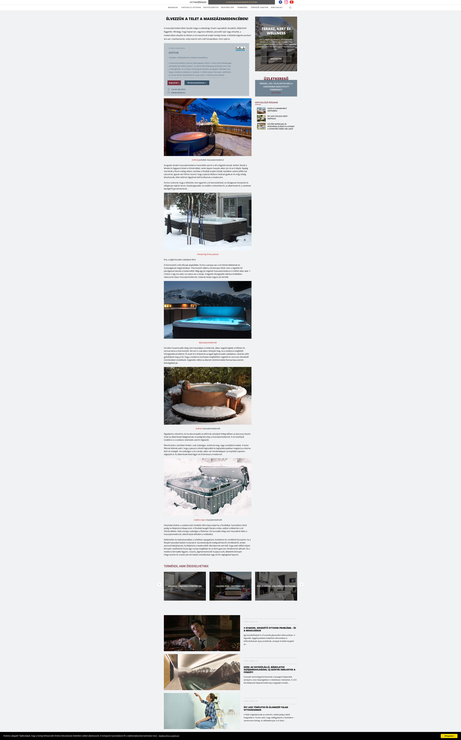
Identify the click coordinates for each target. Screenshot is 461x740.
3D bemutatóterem (196, 83)
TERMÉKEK (242, 7)
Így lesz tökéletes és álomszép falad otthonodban (266, 708)
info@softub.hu (178, 93)
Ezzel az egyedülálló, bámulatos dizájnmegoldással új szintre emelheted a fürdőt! (269, 670)
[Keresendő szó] (290, 7)
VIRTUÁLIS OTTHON (191, 7)
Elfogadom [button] (449, 736)
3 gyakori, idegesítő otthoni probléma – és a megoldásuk (270, 629)
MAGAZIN (173, 7)
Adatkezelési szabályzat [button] (168, 736)
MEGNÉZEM (276, 59)
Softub (195, 160)
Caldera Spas (199, 519)
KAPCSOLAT (276, 7)
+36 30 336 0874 (178, 89)
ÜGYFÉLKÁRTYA (211, 7)
